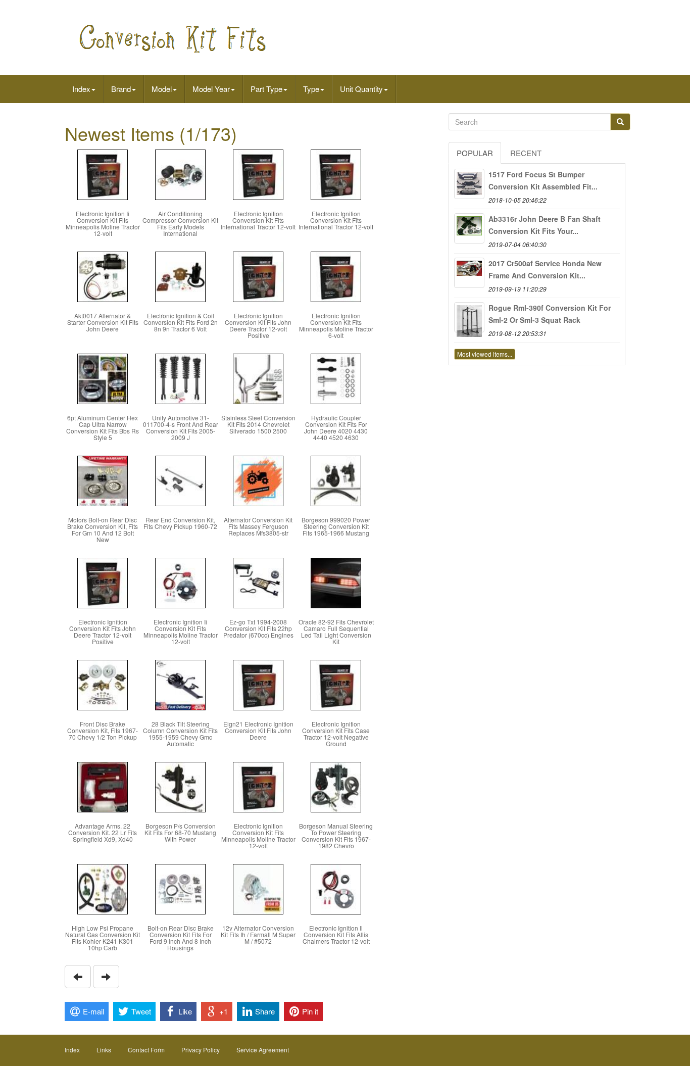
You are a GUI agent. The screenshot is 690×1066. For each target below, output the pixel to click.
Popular (475, 153)
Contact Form (146, 1049)
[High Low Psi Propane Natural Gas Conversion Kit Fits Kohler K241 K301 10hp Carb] (102, 888)
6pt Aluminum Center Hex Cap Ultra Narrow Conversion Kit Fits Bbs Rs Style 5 (102, 427)
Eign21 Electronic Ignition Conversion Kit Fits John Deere (258, 730)
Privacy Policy (200, 1049)
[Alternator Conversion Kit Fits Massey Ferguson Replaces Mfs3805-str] (258, 479)
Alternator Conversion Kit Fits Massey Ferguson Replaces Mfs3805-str (258, 526)
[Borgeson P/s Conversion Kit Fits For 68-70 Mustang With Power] (180, 786)
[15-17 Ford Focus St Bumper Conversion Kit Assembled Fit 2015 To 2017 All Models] (469, 184)
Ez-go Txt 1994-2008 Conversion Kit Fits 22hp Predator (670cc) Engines (258, 628)
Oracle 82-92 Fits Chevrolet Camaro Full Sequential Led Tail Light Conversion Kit (336, 631)
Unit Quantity (361, 88)
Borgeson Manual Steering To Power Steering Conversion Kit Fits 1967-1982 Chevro (336, 835)
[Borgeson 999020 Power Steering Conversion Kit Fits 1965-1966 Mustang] (336, 479)
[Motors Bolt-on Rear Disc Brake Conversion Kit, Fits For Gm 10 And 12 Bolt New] (102, 479)
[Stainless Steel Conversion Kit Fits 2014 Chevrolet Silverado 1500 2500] (258, 377)
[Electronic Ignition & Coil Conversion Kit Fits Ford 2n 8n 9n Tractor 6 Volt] (180, 275)
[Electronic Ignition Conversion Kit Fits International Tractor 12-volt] (258, 173)
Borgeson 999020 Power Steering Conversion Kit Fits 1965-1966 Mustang (336, 526)
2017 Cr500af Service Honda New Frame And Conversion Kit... (545, 269)
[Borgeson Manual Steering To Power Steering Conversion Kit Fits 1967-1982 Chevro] (336, 786)
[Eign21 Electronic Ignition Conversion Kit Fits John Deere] (258, 684)
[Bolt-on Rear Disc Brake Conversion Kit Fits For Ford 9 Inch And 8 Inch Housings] (180, 888)
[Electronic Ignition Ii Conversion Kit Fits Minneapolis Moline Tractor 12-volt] (102, 173)
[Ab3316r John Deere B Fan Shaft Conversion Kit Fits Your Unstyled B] (469, 228)
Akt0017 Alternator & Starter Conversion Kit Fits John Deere (102, 322)
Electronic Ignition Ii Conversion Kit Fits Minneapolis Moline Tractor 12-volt (103, 223)
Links (103, 1049)
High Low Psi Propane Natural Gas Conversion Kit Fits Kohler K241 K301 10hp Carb (102, 938)
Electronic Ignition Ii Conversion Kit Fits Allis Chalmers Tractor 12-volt (336, 934)
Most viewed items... (484, 354)
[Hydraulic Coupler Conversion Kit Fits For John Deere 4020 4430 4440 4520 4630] (336, 377)
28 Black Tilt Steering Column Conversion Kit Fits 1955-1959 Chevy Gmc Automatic (180, 733)
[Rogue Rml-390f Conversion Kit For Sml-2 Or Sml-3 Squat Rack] (469, 317)
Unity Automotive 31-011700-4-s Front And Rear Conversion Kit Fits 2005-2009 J (180, 427)
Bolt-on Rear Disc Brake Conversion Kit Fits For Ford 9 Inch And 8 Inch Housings (180, 938)
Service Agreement (262, 1049)
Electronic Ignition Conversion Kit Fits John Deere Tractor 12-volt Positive (258, 325)
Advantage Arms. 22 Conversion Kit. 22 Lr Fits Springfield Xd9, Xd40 (102, 832)
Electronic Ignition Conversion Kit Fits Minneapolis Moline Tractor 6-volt (336, 325)
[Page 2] (106, 976)
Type (311, 88)
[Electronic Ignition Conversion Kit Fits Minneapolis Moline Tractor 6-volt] (336, 275)
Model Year (211, 88)
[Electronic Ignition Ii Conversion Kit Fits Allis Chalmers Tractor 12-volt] (336, 888)
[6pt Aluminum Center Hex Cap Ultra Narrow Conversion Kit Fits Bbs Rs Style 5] (102, 377)
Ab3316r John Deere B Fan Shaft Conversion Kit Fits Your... (544, 225)
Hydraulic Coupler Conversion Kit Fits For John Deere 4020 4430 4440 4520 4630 (336, 427)
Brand (121, 88)
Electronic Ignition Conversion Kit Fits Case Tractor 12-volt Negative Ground (336, 733)
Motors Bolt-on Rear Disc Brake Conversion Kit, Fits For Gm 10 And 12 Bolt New (102, 529)
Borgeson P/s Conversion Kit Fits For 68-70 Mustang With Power (180, 832)
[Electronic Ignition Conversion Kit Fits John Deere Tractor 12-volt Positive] (258, 275)
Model (162, 88)
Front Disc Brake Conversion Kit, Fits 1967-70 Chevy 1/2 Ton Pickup (102, 730)
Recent (525, 153)
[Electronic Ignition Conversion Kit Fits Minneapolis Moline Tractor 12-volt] (258, 786)
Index (81, 88)
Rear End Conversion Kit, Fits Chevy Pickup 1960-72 (180, 522)
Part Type (266, 88)
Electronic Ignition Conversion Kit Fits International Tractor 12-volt (258, 220)
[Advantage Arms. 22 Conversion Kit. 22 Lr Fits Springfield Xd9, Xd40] (102, 786)
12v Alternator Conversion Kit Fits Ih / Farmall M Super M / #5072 (258, 934)
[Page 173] (78, 976)
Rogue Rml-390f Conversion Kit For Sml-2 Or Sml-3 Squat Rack (549, 314)
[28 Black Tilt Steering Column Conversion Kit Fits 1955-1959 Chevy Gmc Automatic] (180, 684)
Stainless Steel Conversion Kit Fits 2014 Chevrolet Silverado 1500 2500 (258, 424)
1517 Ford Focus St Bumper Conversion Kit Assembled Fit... (543, 180)
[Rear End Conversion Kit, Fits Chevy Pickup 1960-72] (180, 479)
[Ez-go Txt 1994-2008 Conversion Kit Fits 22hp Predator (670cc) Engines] (258, 581)
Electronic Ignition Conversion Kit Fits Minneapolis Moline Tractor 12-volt (258, 835)
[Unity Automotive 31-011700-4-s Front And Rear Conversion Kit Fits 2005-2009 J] (180, 377)
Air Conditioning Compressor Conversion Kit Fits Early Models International (180, 223)
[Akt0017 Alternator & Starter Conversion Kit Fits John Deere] (102, 275)
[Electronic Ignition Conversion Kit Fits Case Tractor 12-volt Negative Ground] (336, 684)
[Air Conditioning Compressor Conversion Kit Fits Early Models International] (180, 173)
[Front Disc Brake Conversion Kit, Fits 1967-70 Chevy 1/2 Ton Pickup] (102, 684)
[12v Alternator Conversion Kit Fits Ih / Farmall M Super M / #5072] (258, 888)
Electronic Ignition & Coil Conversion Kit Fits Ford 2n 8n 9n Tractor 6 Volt (180, 322)
